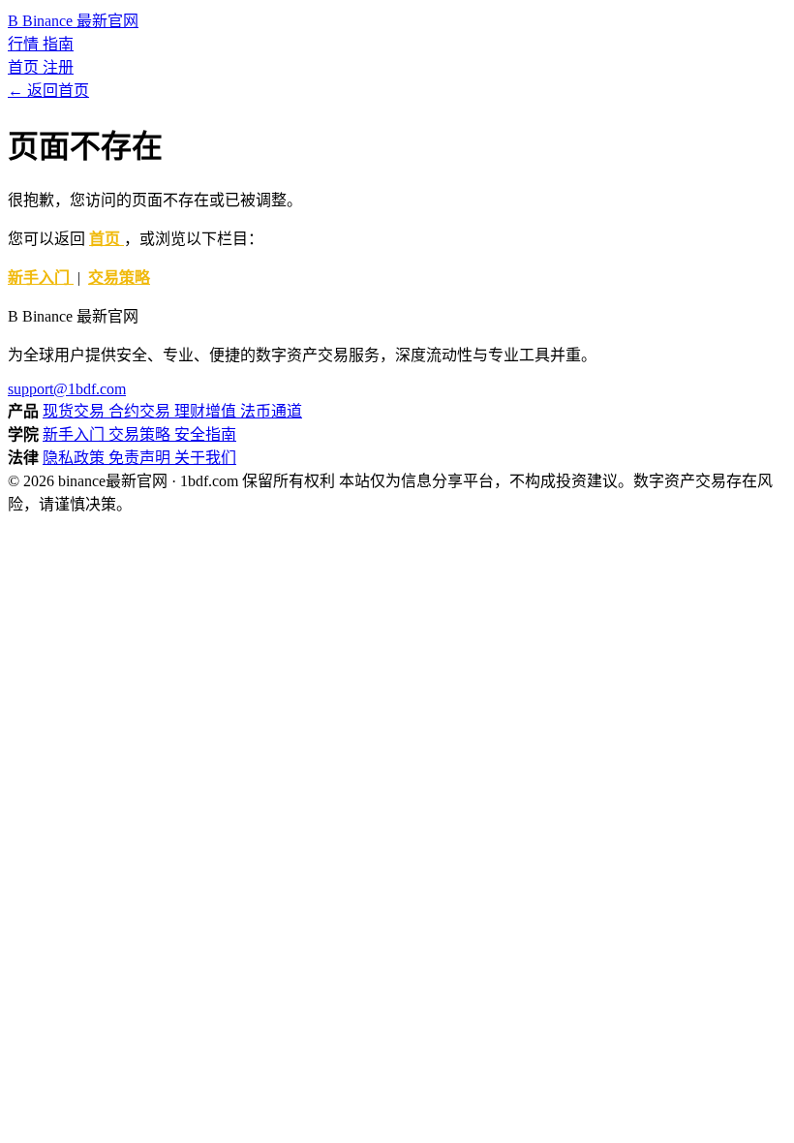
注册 (58, 67)
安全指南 (205, 434)
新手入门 (41, 277)
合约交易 (141, 411)
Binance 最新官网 (73, 21)
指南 (58, 44)
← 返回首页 (48, 90)
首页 (25, 67)
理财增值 (207, 411)
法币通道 (271, 411)
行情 (25, 44)
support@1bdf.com (67, 389)
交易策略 (119, 277)
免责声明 (141, 457)
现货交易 (75, 411)
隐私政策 (75, 457)
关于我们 (205, 457)
